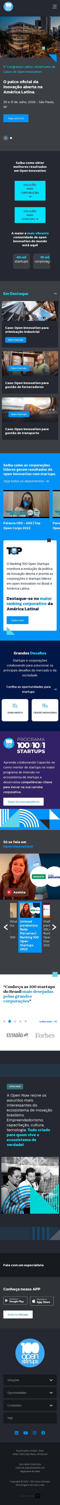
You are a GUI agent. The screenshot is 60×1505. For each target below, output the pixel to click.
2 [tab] (11, 138)
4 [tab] (20, 1021)
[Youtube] (25, 1433)
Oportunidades (17, 1392)
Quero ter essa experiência (23, 802)
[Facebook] (43, 1433)
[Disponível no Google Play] (15, 1301)
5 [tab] (26, 1021)
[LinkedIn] (16, 1433)
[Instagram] (34, 1433)
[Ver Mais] (55, 293)
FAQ (10, 1418)
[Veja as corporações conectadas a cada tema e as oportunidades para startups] (55, 689)
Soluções (13, 1380)
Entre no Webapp (18, 1314)
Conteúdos (14, 1405)
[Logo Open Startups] (30, 7)
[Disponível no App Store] (42, 1301)
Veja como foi (16, 118)
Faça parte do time (30, 1471)
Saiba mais (17, 620)
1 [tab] (6, 138)
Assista (19, 892)
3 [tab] (15, 1021)
